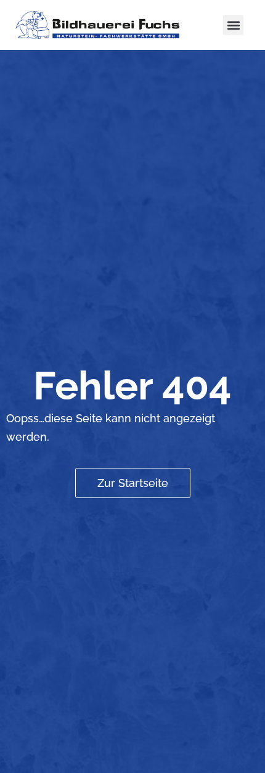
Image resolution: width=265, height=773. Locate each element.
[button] (233, 25)
